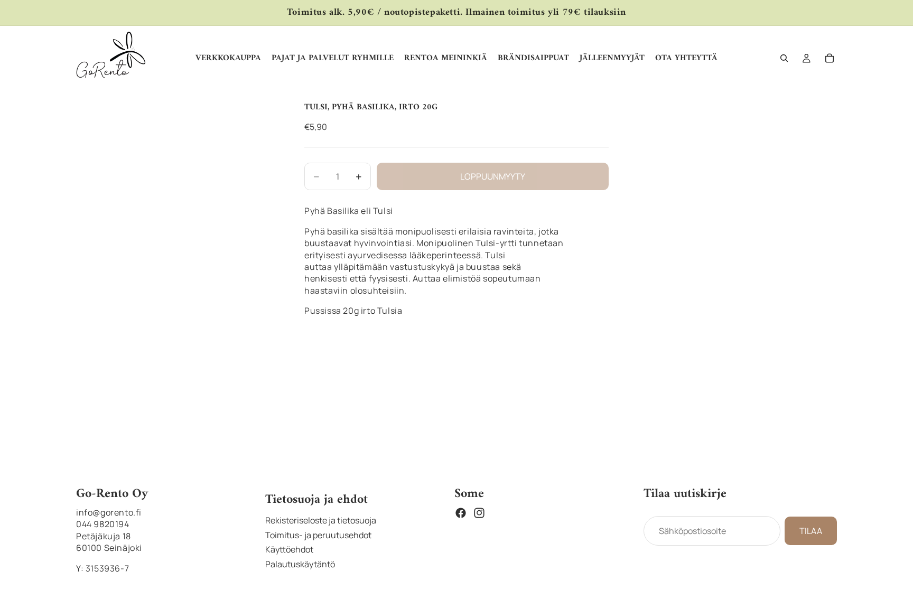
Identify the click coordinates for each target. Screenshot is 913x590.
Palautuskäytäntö (300, 564)
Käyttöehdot (289, 549)
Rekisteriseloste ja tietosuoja (320, 520)
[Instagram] (479, 513)
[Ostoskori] (829, 58)
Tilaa (810, 531)
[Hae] (784, 58)
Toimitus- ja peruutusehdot (318, 535)
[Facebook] (460, 513)
